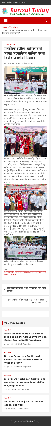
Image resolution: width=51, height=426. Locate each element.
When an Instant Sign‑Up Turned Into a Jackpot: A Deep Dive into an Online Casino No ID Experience (25, 337)
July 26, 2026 (9, 389)
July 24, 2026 (9, 408)
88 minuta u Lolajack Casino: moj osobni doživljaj (23, 403)
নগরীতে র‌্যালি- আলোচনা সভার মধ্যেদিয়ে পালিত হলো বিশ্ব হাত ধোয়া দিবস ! (25, 273)
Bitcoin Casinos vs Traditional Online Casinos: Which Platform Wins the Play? (23, 359)
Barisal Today (33, 421)
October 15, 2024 (11, 63)
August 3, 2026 (10, 344)
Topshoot (9, 44)
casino (7, 330)
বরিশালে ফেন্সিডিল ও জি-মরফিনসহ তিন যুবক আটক (26, 289)
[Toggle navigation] (5, 20)
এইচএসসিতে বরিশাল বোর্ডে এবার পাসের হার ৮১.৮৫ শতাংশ (26, 301)
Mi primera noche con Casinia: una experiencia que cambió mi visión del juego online (24, 382)
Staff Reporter (27, 63)
